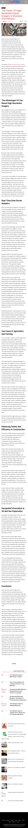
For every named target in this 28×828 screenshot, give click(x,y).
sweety (4, 21)
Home (2, 5)
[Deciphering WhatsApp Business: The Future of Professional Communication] (5, 698)
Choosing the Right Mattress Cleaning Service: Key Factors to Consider (18, 691)
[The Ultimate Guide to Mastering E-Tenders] (5, 676)
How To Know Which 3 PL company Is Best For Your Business (17, 683)
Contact (3, 820)
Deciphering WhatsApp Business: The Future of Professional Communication (18, 698)
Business (7, 5)
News (19, 820)
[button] (2, 2)
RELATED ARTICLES (7, 671)
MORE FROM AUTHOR (19, 671)
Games (23, 820)
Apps (16, 820)
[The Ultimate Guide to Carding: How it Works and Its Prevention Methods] (5, 712)
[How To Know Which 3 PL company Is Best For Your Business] (5, 683)
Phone (18, 821)
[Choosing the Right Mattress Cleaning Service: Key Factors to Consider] (5, 691)
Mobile (7, 820)
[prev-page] (2, 718)
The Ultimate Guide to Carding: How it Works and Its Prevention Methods (17, 712)
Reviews (12, 820)
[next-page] (5, 718)
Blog (10, 821)
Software (14, 821)
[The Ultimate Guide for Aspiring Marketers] (5, 705)
